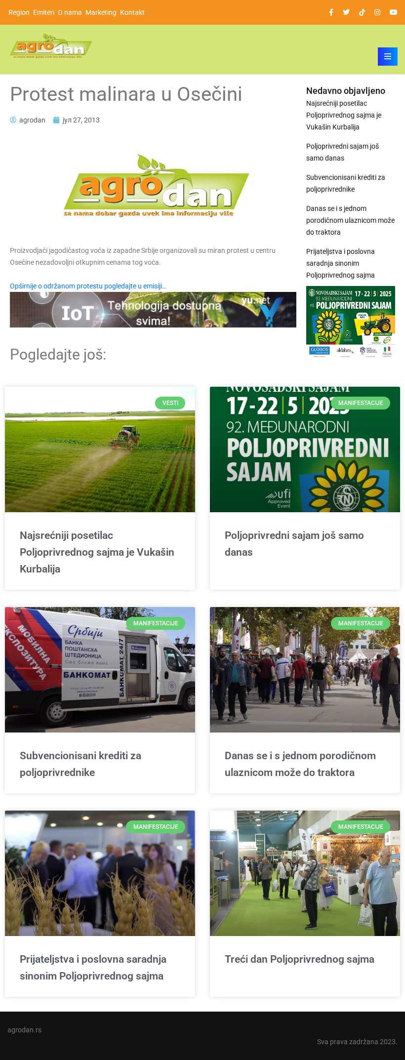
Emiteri (43, 12)
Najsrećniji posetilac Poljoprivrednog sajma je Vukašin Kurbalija (343, 115)
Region (19, 12)
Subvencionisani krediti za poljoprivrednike (345, 183)
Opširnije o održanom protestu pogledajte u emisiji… (88, 286)
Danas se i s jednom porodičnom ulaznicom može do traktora (350, 220)
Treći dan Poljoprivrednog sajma (299, 959)
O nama (70, 12)
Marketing (101, 12)
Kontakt (132, 12)
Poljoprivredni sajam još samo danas (342, 152)
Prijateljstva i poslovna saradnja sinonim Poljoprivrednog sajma (340, 263)
